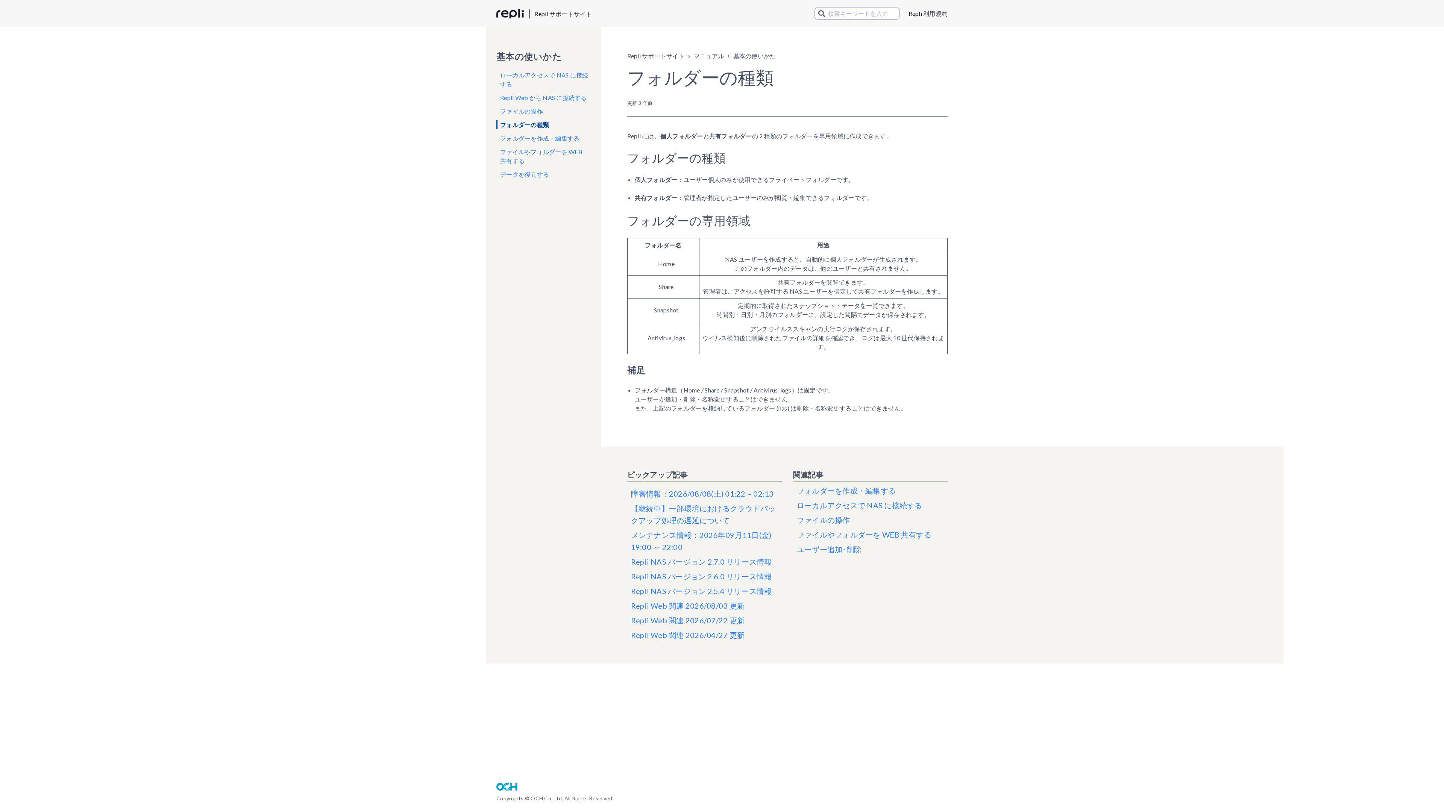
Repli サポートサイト (563, 13)
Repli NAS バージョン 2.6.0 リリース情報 (701, 576)
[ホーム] (510, 14)
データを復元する (524, 174)
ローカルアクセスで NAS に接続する (544, 79)
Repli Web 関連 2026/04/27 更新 (688, 634)
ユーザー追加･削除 (829, 549)
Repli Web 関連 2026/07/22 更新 (688, 620)
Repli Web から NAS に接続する (543, 97)
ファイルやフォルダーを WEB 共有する (541, 156)
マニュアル (709, 55)
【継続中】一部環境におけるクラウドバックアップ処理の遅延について (703, 514)
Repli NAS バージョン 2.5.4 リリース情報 (701, 590)
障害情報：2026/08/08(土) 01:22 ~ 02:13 (702, 493)
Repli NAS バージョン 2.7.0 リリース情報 (701, 561)
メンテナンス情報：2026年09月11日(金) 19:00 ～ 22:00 (701, 540)
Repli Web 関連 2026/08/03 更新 (688, 605)
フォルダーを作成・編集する (539, 138)
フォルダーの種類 (524, 124)
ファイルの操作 (521, 111)
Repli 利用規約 (928, 13)
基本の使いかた (754, 55)
